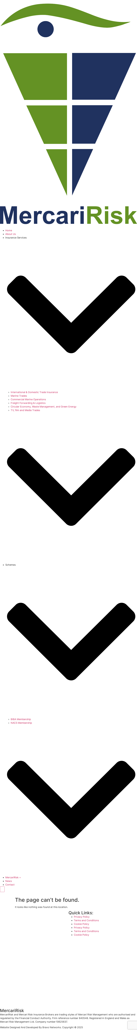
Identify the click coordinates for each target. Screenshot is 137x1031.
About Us (10, 234)
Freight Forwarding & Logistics (28, 403)
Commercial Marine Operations (28, 399)
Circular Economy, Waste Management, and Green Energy (43, 406)
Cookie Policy (81, 924)
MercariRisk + (13, 877)
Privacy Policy (82, 916)
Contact (10, 884)
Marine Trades (19, 395)
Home (8, 230)
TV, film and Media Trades (25, 410)
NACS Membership (21, 722)
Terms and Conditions (86, 920)
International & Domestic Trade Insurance (34, 392)
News (8, 881)
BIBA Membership (21, 719)
